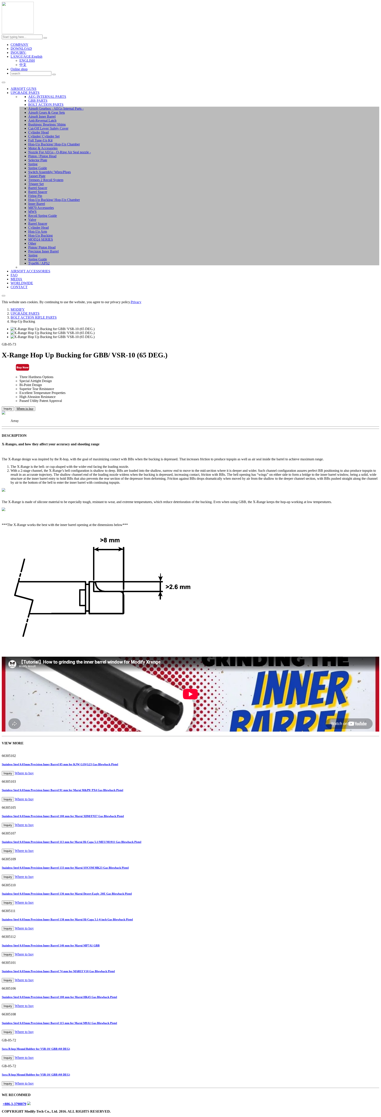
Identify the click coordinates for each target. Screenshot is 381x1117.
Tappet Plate (36, 176)
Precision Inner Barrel (43, 251)
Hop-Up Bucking (40, 235)
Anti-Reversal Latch (42, 120)
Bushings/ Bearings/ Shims (47, 124)
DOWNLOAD (21, 48)
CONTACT (19, 287)
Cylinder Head (38, 132)
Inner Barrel (36, 204)
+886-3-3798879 (14, 1104)
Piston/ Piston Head (42, 247)
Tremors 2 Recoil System (45, 180)
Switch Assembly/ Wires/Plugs (49, 172)
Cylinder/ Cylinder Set (44, 136)
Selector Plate (37, 160)
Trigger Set (36, 184)
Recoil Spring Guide (42, 215)
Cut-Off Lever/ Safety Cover (48, 128)
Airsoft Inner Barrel (42, 116)
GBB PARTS (37, 100)
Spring (32, 164)
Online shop (19, 69)
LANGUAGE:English (26, 56)
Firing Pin (35, 196)
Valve (32, 219)
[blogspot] (29, 1104)
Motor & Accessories (43, 148)
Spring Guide (37, 168)
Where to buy (25, 408)
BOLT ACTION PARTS (46, 104)
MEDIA (16, 279)
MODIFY (18, 309)
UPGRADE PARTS (25, 93)
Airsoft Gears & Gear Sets (46, 112)
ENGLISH (27, 60)
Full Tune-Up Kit (40, 140)
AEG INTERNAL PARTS (47, 97)
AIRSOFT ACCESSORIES (30, 271)
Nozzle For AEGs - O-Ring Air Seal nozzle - (59, 152)
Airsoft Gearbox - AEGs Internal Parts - (56, 108)
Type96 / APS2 (39, 263)
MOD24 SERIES (40, 239)
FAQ (14, 275)
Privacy (136, 302)
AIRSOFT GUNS (23, 89)
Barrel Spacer (37, 188)
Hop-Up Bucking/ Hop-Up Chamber (54, 144)
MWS (32, 212)
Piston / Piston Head (42, 156)
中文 (22, 65)
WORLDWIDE (22, 283)
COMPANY (19, 44)
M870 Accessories (41, 208)
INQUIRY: (18, 52)
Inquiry (8, 408)
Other (32, 243)
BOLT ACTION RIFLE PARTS (34, 317)
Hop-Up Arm (37, 231)
